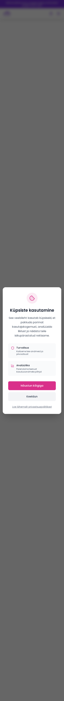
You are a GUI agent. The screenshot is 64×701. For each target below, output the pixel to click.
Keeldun (32, 396)
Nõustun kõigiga (32, 386)
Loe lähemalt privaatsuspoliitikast (32, 406)
